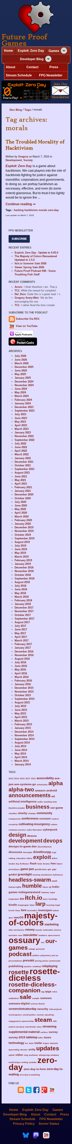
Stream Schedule (19, 75)
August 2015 (22, 702)
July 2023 (20, 414)
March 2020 (22, 516)
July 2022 (20, 443)
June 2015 (21, 709)
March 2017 (22, 640)
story (39, 1027)
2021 (33, 778)
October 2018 (23, 574)
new (20, 935)
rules (54, 992)
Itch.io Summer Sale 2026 (30, 263)
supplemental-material (24, 1031)
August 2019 (22, 542)
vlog (26, 1055)
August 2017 (22, 622)
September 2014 (24, 738)
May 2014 (20, 753)
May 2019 (20, 552)
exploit (42, 857)
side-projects (55, 1009)
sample (35, 998)
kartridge (53, 899)
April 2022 (21, 450)
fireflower (24, 864)
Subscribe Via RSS (27, 318)
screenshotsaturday (22, 1008)
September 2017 (24, 618)
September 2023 (24, 410)
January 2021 (23, 490)
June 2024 (21, 388)
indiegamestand (29, 892)
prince (45, 961)
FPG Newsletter (50, 75)
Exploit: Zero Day (31, 50)
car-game (56, 807)
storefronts (30, 1027)
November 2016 (24, 655)
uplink (12, 1055)
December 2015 (24, 687)
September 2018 (24, 578)
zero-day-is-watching (30, 1075)
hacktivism (31, 210)
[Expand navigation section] (64, 51)
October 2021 (23, 465)
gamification (41, 869)
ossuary (24, 940)
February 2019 (23, 560)
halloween (58, 875)
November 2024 (24, 385)
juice (45, 899)
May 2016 (20, 669)
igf (50, 887)
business (38, 807)
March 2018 (22, 596)
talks (40, 1037)
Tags (27, 109)
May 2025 (20, 374)
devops (52, 841)
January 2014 (23, 764)
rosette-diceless (34, 974)
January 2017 (23, 647)
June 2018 (21, 589)
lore (23, 910)
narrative (13, 935)
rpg (42, 992)
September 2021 (24, 469)
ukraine (24, 1050)
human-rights (15, 887)
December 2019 (24, 527)
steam (43, 1019)
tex (26, 1043)
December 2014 (24, 731)
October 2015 (23, 695)
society (40, 1015)
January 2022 (23, 458)
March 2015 (22, 720)
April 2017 (21, 636)
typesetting (14, 1050)
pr (57, 955)
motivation (48, 930)
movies (57, 930)
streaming (49, 1026)
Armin (18, 286)
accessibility (45, 778)
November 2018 (24, 571)
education (21, 858)
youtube (33, 1062)
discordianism (45, 847)
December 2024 (24, 381)
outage (32, 949)
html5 (54, 881)
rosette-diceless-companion (33, 987)
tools (31, 1043)
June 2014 (21, 750)
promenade (54, 961)
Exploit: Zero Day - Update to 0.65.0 (36, 252)
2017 (27, 778)
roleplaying (49, 966)
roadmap (36, 966)
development (25, 841)
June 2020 (21, 505)
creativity (13, 824)
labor (32, 905)
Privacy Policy (24, 1123)
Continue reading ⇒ (20, 204)
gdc (49, 869)
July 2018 (20, 585)
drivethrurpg (42, 852)
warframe (33, 1055)
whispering (44, 1055)
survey (53, 1031)
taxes (47, 1037)
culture (54, 824)
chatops (32, 813)
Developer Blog (32, 59)
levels (12, 910)
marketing (52, 924)
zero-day (53, 210)
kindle (13, 904)
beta (55, 802)
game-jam (27, 869)
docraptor (27, 852)
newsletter (30, 935)
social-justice (29, 1015)
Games (54, 51)
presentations (15, 961)
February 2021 (23, 487)
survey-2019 (17, 1037)
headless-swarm (30, 880)
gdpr (54, 869)
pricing (38, 961)
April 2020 (21, 512)
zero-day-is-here (35, 1069)
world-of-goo (15, 1062)
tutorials (54, 1043)
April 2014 (21, 757)
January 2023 (23, 432)
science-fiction (37, 1004)
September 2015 (24, 698)
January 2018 (23, 603)
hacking (19, 210)
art (53, 796)
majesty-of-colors (33, 919)
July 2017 (20, 625)
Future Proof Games (24, 40)
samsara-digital (19, 1003)
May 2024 (20, 392)
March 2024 (22, 396)
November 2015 (24, 691)
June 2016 (21, 665)
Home (8, 50)
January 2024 (23, 403)
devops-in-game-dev (23, 846)
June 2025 (21, 370)
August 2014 (22, 742)
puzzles (28, 966)
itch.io (33, 897)
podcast (20, 953)
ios (22, 898)
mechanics (19, 930)
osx (43, 942)
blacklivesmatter (17, 808)
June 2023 (21, 418)
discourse (15, 852)
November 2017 (24, 611)
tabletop (31, 1037)
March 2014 (22, 760)
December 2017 (24, 607)
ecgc (54, 852)
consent (45, 818)
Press (53, 67)
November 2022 (24, 436)
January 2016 (23, 684)
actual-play (42, 784)
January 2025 (23, 377)
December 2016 (24, 651)
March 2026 (22, 363)
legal (57, 905)
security (42, 1008)
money (30, 929)
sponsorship (27, 1021)
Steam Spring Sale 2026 (29, 267)
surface (44, 1032)
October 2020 (23, 498)
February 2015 (23, 724)
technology (16, 1043)
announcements (30, 795)
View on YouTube (26, 326)
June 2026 (21, 359)
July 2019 (20, 545)
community (44, 813)
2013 (11, 778)
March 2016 (22, 676)
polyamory (45, 955)
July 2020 (20, 501)
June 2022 (21, 447)
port (53, 955)
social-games (15, 1015)
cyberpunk (50, 829)
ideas (45, 887)
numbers (42, 935)
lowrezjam (45, 910)
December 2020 (24, 494)
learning (50, 905)
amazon (40, 790)
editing (12, 858)
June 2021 (21, 476)
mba (11, 930)
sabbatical (14, 998)
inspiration (14, 899)
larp (40, 904)
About (10, 67)
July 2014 (20, 746)
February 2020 (23, 520)
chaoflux (13, 813)
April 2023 (21, 425)
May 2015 (20, 713)
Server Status (49, 1123)
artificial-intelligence (23, 801)
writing (24, 1062)
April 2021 (21, 483)
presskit (28, 960)
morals (43, 210)
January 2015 (23, 727)
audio (40, 802)
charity (22, 813)
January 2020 (23, 523)
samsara (46, 998)
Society (28, 160)
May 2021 (20, 480)
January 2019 (23, 563)
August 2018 (22, 582)
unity (31, 1049)
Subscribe (19, 238)
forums (46, 864)
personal (40, 949)
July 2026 (20, 355)
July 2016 (20, 662)
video (19, 1054)
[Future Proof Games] (36, 18)
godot (13, 874)
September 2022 (24, 439)
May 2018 (20, 593)
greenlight (25, 874)
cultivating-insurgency (34, 824)
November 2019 (24, 530)
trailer (38, 1043)
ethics (29, 858)
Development (14, 160)
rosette (19, 972)
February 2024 (23, 399)
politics (36, 955)
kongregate (23, 905)
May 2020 (20, 509)
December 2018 (24, 567)
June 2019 (21, 549)
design (17, 835)
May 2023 (20, 421)
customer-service (17, 830)
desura (32, 835)
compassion (15, 819)
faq (17, 864)
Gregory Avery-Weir (27, 297)
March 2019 (22, 556)
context (55, 819)
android (51, 790)
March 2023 (22, 428)
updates (47, 1048)
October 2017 (23, 615)
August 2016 (22, 658)
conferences (30, 818)
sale (25, 996)
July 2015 (20, 706)
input (52, 892)
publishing (16, 966)
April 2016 (21, 673)
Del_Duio (20, 294)
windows (54, 1055)
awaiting (48, 802)
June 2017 (21, 629)
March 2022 (22, 454)
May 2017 (20, 633)
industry (45, 892)
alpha (55, 783)
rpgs (48, 991)
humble (32, 886)
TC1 (17, 290)
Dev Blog (16, 109)
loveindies (32, 910)
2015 (22, 778)
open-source (54, 935)
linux (17, 910)
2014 (16, 778)
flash (33, 863)
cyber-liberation (34, 830)
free (53, 863)
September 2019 (24, 538)
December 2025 (24, 366)
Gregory (23, 156)
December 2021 (24, 461)
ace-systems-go (25, 784)
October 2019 (23, 534)
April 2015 (21, 717)
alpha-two (21, 789)
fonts (39, 864)
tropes (46, 1043)
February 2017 (23, 644)
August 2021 (22, 472)
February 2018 (23, 600)
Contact (32, 67)
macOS (18, 917)
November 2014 (24, 735)
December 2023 (24, 407)
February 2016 (23, 680)
